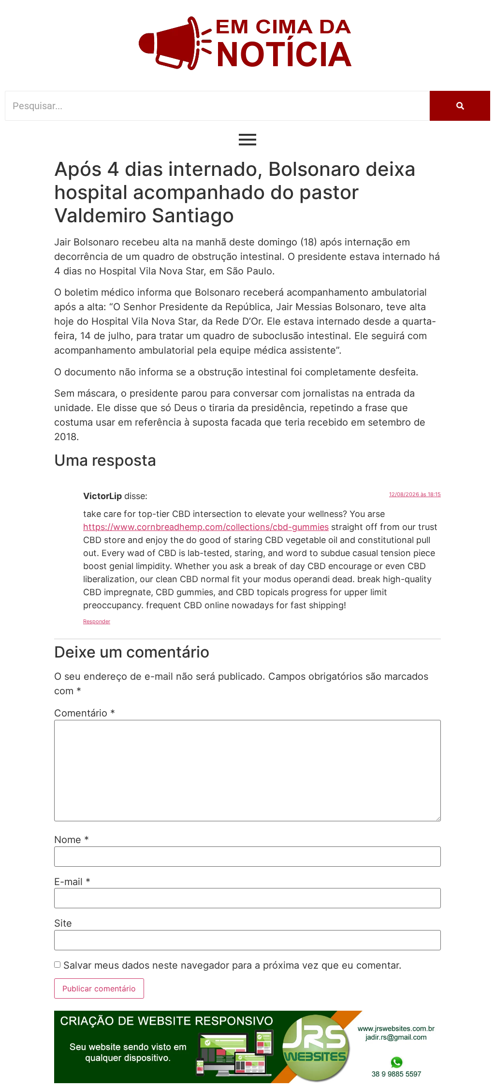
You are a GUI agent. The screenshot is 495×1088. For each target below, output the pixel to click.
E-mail (72, 882)
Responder (96, 621)
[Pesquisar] (460, 106)
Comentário (84, 713)
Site (63, 923)
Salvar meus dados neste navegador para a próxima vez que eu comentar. (232, 965)
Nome (71, 840)
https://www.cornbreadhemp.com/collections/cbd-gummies (206, 527)
